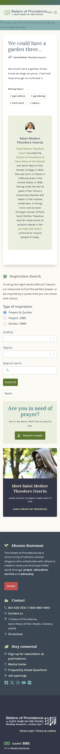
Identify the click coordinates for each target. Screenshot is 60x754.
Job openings (17, 675)
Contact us (15, 613)
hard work (17, 103)
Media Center (17, 664)
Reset (8, 393)
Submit (10, 382)
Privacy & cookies (46, 730)
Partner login (27, 730)
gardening (38, 96)
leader (22, 207)
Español (16, 743)
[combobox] (27, 338)
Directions (15, 634)
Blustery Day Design (20, 748)
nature (34, 103)
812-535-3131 (17, 607)
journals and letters (30, 228)
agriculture (17, 96)
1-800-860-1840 (39, 607)
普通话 (26, 743)
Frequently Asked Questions (27, 670)
